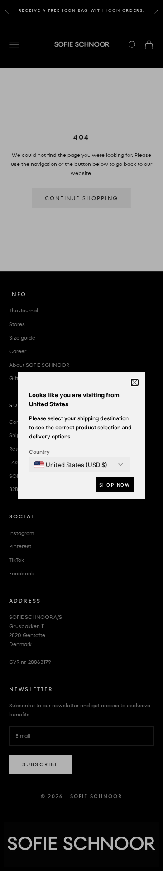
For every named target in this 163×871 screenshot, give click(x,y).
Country (39, 451)
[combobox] (70, 464)
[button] (134, 382)
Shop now (114, 484)
